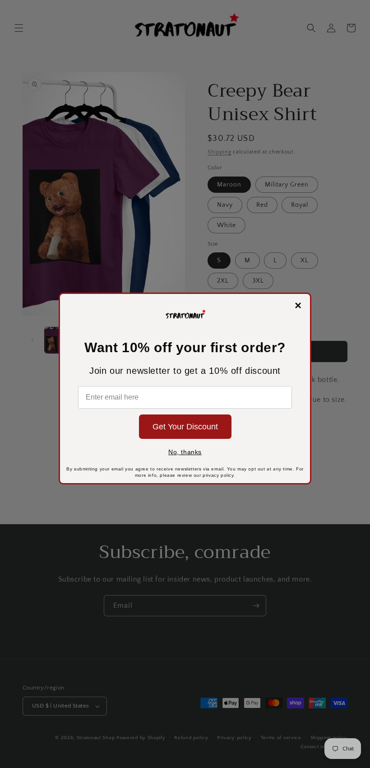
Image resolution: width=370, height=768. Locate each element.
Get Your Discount (185, 426)
